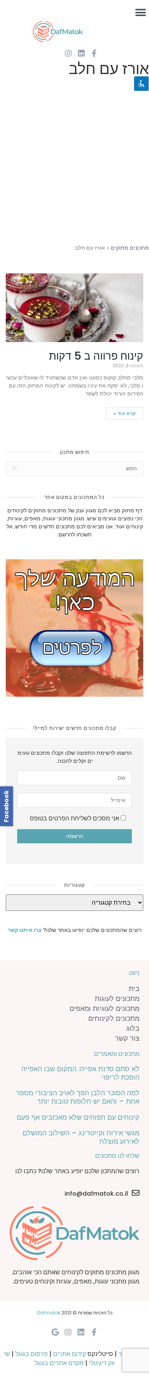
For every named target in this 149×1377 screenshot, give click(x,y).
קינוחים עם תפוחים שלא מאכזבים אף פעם (78, 1117)
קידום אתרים (69, 1354)
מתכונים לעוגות (117, 998)
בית (134, 988)
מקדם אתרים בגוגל (59, 1363)
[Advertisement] (74, 162)
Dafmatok (48, 1312)
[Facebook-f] (94, 53)
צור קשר (127, 1038)
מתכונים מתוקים (130, 248)
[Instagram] (68, 53)
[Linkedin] (81, 53)
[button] (140, 12)
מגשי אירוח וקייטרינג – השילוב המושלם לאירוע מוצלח (81, 1137)
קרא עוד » (124, 413)
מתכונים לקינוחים (113, 1018)
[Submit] (15, 469)
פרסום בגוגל (31, 1354)
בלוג (132, 1028)
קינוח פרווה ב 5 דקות (96, 356)
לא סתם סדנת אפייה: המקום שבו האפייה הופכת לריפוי (80, 1073)
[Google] (55, 1332)
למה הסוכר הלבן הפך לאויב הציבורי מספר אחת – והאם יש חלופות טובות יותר (77, 1097)
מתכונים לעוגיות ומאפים (104, 1008)
